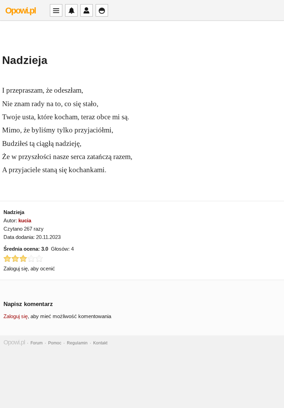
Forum (36, 343)
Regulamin (77, 343)
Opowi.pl (20, 10)
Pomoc (54, 343)
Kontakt (100, 343)
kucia (24, 220)
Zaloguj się (15, 316)
